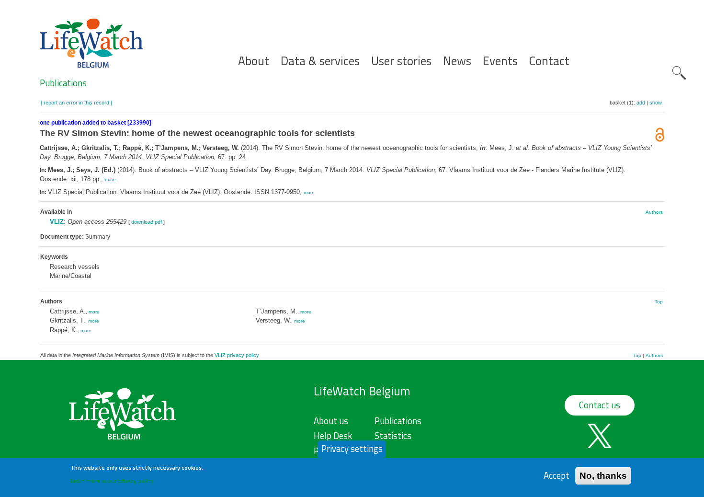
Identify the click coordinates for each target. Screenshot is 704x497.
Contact (549, 61)
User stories (401, 61)
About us (331, 421)
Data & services (320, 61)
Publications (63, 83)
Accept (556, 475)
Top (659, 301)
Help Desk (333, 435)
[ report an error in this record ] (76, 102)
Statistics (393, 435)
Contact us (599, 405)
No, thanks (603, 475)
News (457, 61)
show (655, 102)
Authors (654, 212)
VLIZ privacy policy (237, 355)
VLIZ (57, 221)
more (110, 179)
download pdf (146, 222)
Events (500, 61)
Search (679, 72)
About (253, 61)
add (640, 102)
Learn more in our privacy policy (111, 480)
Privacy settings (352, 448)
